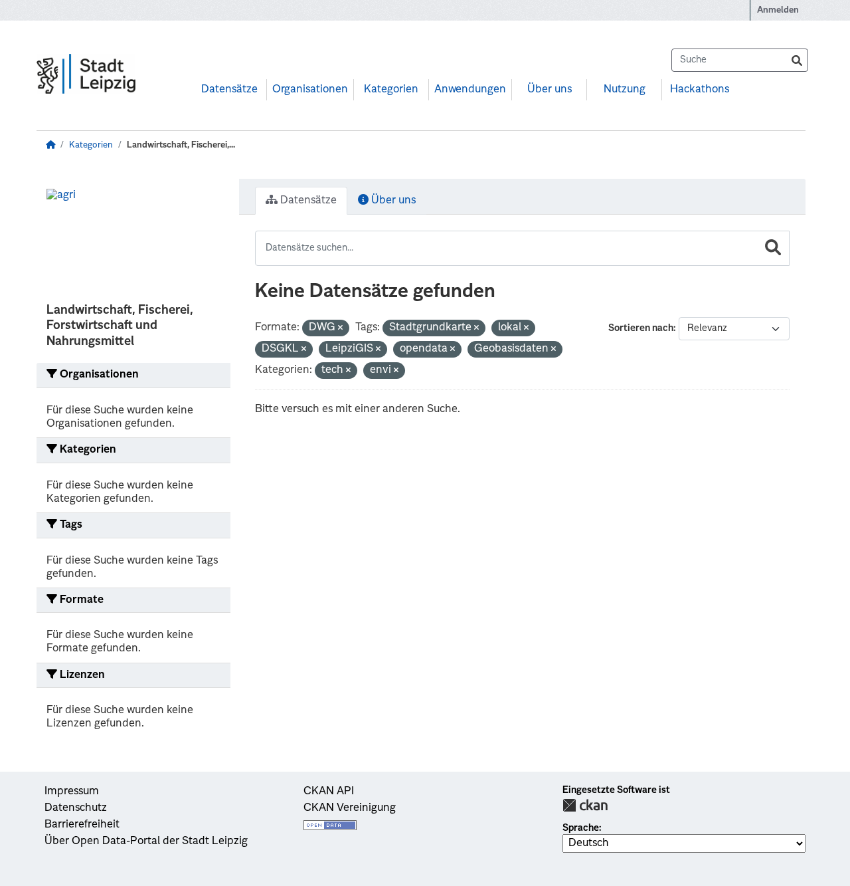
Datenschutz (75, 808)
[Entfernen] (340, 328)
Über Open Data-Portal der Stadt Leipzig (146, 841)
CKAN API (328, 791)
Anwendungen (470, 89)
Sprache (580, 828)
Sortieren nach (640, 328)
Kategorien (391, 89)
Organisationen (310, 89)
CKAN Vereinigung (349, 808)
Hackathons (699, 89)
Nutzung (624, 89)
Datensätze (229, 89)
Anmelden (778, 10)
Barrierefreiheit (82, 825)
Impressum (71, 791)
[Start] (50, 145)
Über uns (549, 89)
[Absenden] (796, 60)
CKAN (585, 805)
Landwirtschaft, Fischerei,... (181, 145)
